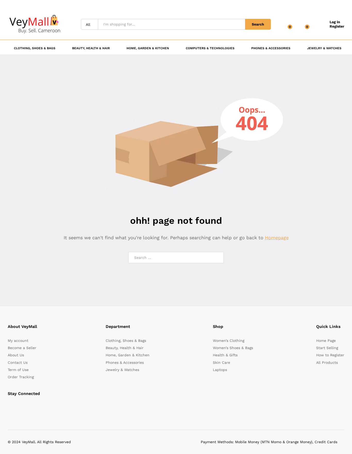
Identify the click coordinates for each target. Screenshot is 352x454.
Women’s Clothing (228, 341)
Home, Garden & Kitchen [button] (148, 48)
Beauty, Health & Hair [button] (91, 48)
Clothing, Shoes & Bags (126, 341)
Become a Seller (22, 348)
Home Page (326, 341)
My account (18, 341)
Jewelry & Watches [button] (324, 48)
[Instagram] (41, 406)
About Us (16, 355)
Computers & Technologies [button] (210, 48)
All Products (327, 362)
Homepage (277, 237)
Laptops (220, 370)
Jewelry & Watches (122, 370)
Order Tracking (21, 377)
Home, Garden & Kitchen (127, 355)
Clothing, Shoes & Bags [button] (34, 48)
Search (258, 24)
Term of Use (18, 370)
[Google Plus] (25, 406)
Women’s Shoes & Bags (233, 348)
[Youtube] (33, 406)
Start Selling (327, 348)
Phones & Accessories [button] (270, 48)
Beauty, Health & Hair (125, 348)
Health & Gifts (225, 355)
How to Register (330, 355)
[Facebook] (9, 406)
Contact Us (18, 362)
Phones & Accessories (125, 362)
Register (337, 26)
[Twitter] (17, 406)
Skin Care (221, 362)
